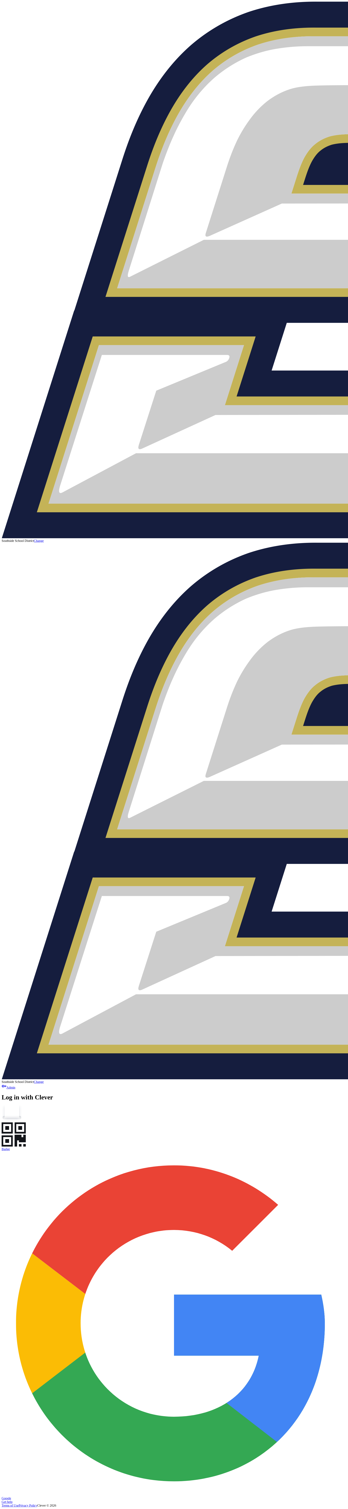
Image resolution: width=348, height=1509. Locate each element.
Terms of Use (10, 1505)
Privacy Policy (28, 1505)
